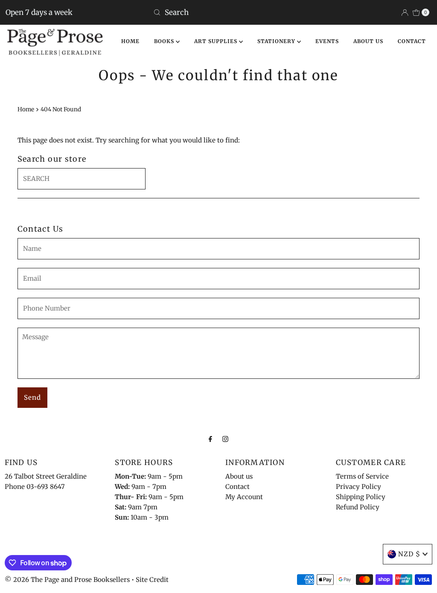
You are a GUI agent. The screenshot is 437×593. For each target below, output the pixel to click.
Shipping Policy (360, 497)
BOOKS (165, 41)
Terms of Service (362, 476)
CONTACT (412, 41)
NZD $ (409, 554)
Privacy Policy (358, 487)
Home (25, 109)
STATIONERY (277, 41)
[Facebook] (210, 438)
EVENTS (327, 41)
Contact (237, 487)
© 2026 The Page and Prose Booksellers (67, 580)
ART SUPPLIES (216, 41)
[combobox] (218, 12)
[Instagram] (225, 438)
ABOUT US (368, 41)
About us (239, 476)
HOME (130, 41)
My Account (244, 497)
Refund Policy (357, 507)
